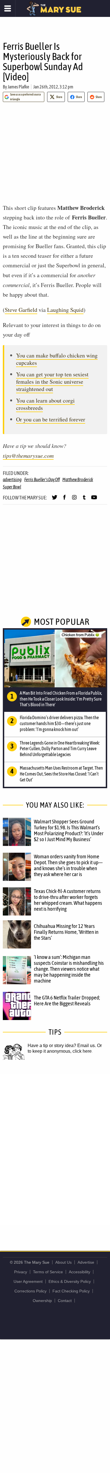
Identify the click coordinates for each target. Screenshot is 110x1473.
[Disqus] (55, 1149)
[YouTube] (94, 499)
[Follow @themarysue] (54, 499)
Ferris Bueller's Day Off (42, 479)
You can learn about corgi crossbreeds (45, 404)
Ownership (42, 1300)
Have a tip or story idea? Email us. (62, 1045)
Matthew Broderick (77, 479)
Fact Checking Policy (71, 1291)
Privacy (20, 1272)
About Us (63, 1262)
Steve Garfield (21, 310)
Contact (65, 1300)
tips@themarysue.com (28, 455)
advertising (12, 479)
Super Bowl (12, 487)
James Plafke (18, 86)
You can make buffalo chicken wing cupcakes (57, 359)
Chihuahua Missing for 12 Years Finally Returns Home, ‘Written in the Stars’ (66, 932)
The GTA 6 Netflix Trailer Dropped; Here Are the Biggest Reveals (67, 1000)
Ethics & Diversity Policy (70, 1281)
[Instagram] (74, 499)
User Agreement (28, 1281)
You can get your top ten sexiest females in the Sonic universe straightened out (52, 381)
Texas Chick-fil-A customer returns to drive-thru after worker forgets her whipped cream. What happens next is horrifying (68, 900)
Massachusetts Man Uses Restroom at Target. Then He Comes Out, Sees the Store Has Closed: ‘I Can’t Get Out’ (61, 773)
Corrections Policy (30, 1291)
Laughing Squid (65, 310)
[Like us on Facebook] (64, 499)
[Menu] (8, 8)
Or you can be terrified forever (50, 419)
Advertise (86, 1262)
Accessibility (79, 1272)
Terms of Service (48, 1272)
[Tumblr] (84, 499)
